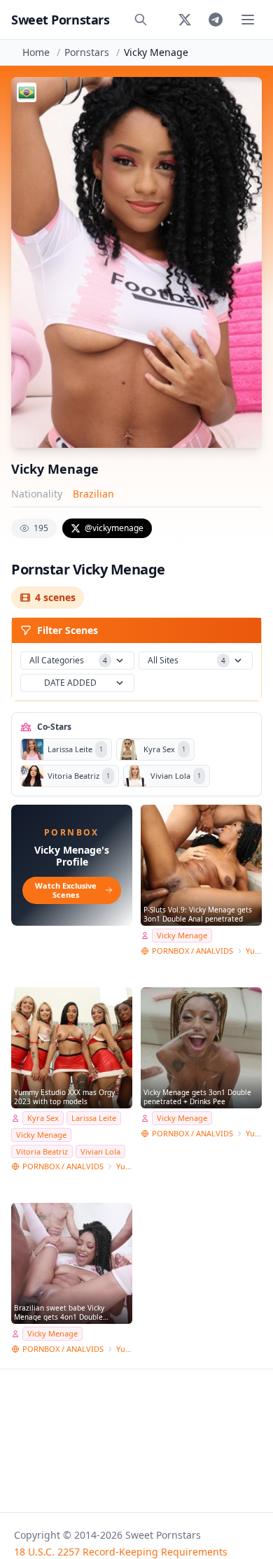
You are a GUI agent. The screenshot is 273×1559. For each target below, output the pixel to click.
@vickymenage (114, 528)
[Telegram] (215, 19)
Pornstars (86, 52)
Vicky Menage (182, 935)
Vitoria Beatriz (42, 1151)
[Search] (140, 19)
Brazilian (93, 493)
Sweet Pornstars (60, 19)
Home (36, 52)
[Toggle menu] (248, 20)
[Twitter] (184, 19)
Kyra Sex (43, 1118)
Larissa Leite (93, 1118)
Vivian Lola (100, 1151)
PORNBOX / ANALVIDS (192, 950)
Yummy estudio (254, 950)
